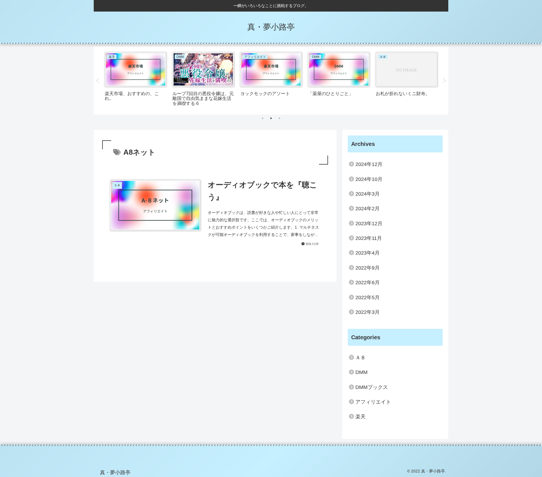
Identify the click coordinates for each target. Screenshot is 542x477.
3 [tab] (279, 118)
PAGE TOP (525, 458)
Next (444, 81)
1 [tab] (262, 118)
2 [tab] (271, 118)
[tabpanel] (135, 79)
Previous (98, 81)
